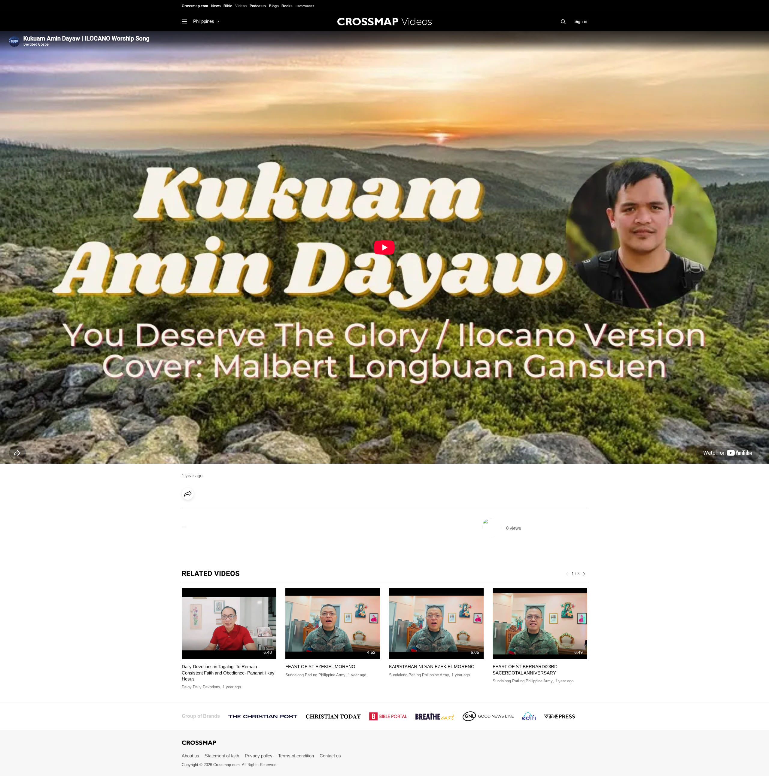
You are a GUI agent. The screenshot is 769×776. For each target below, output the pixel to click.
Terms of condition (296, 755)
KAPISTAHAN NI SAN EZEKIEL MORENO (432, 666)
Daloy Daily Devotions (201, 687)
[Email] (226, 510)
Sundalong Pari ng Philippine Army (315, 675)
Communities (305, 6)
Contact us (330, 755)
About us (190, 755)
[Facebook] (189, 510)
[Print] (239, 510)
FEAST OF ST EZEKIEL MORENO (320, 666)
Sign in (580, 21)
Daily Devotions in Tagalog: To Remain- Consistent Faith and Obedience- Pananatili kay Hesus (228, 672)
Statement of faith (222, 755)
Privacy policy (258, 755)
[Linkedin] (202, 510)
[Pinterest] (214, 510)
